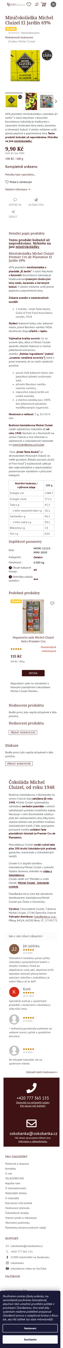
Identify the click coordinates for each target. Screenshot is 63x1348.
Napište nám (12, 1183)
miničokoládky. (23, 141)
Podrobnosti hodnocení (19, 37)
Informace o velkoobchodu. (32, 1141)
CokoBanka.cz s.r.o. (45, 916)
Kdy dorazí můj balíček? (33, 1105)
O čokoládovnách (15, 1188)
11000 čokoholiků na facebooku (30, 1257)
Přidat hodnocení (23, 732)
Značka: (21, 41)
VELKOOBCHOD (14, 1178)
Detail (33, 673)
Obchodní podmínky (17, 1222)
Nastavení (30, 1328)
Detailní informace (16, 189)
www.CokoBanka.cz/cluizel (28, 444)
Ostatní (38, 557)
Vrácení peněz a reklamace (21, 1217)
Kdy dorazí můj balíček (18, 1203)
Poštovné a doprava (17, 1163)
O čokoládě (12, 1198)
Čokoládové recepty (17, 1213)
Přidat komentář (19, 763)
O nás (8, 1173)
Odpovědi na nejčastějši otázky (33, 1102)
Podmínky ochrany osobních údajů (25, 1227)
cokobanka (17, 1263)
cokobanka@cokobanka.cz (33, 1133)
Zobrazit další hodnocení (41, 1072)
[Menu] (53, 4)
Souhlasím (30, 1339)
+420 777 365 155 (33, 1098)
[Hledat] (36, 4)
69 (35, 570)
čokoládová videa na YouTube (28, 1268)
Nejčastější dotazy (16, 1193)
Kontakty (10, 1168)
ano (36, 579)
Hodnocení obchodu (17, 1208)
